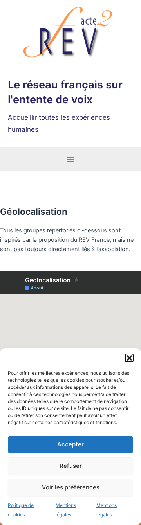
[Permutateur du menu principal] (70, 159)
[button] (129, 358)
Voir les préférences (70, 487)
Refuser (71, 465)
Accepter (70, 444)
